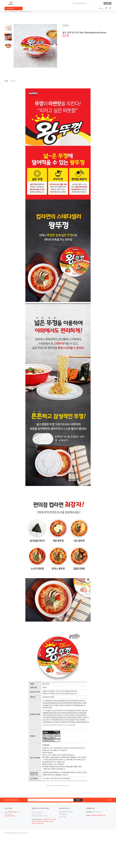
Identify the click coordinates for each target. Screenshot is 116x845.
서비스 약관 (62, 817)
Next (54, 46)
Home (6, 12)
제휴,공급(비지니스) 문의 (66, 812)
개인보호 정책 (63, 814)
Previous (16, 46)
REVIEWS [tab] (13, 81)
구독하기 (78, 800)
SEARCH (107, 3)
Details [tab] (6, 81)
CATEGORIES (9, 9)
